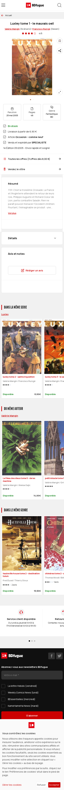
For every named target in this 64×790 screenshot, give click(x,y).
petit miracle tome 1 (54, 478)
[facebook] (51, 656)
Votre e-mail (11, 675)
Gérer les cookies (11, 784)
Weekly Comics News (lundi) (23, 692)
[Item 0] (30, 99)
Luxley (5, 314)
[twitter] (59, 656)
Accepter (54, 784)
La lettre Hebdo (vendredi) (22, 685)
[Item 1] (33, 99)
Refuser (41, 784)
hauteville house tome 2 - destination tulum (21, 575)
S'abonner (32, 715)
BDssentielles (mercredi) (21, 699)
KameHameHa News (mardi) (23, 705)
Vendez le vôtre (16, 169)
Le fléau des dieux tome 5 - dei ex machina (19, 479)
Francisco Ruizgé (41, 28)
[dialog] (32, 754)
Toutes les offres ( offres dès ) (29, 158)
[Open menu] (3, 5)
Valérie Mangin (12, 28)
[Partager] (60, 51)
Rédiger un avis (34, 270)
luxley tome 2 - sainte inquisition (19, 376)
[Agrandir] (60, 92)
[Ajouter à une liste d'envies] (60, 41)
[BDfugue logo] (35, 5)
